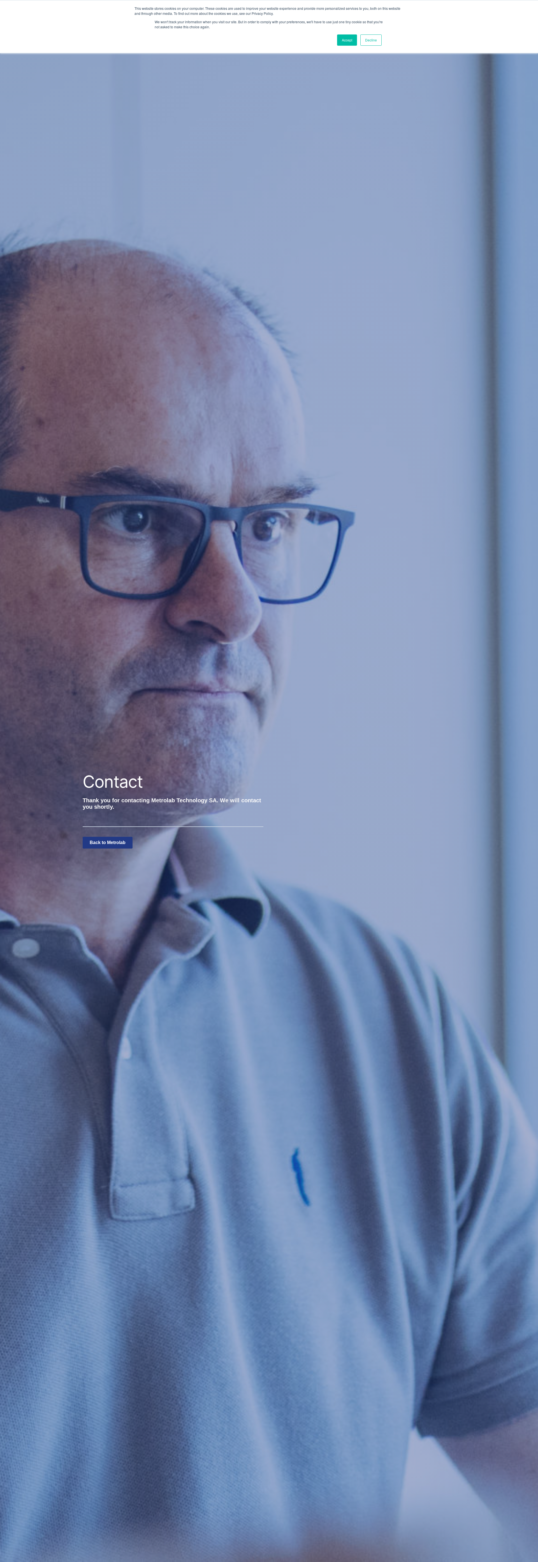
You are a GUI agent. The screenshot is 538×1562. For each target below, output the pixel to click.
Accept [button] (347, 40)
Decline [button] (371, 40)
